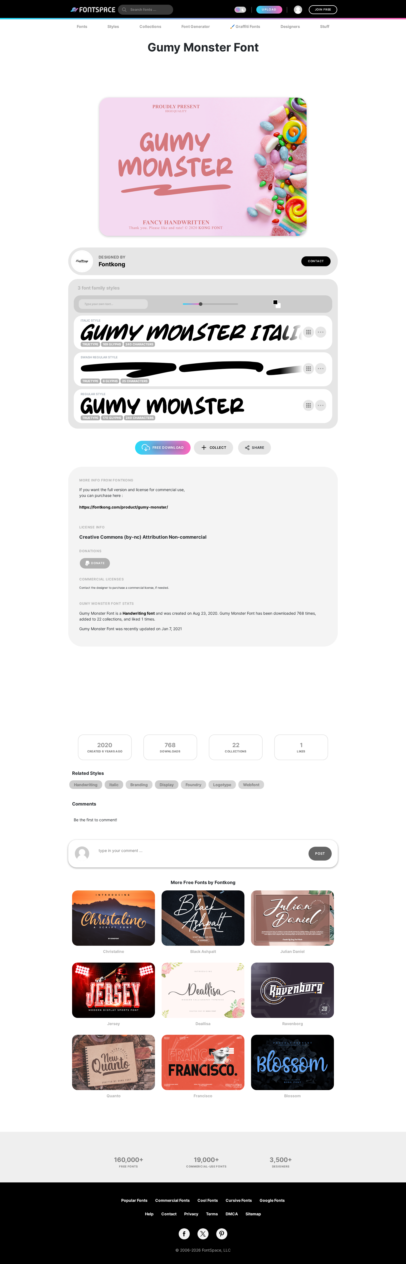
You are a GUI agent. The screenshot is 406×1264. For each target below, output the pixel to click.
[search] (145, 10)
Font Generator (195, 26)
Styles (113, 26)
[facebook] (184, 1233)
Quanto (114, 1095)
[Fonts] (93, 10)
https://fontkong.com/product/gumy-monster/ (123, 507)
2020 (104, 745)
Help (149, 1213)
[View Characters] (308, 332)
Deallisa (203, 1023)
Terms (212, 1213)
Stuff (324, 26)
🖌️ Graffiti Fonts (245, 26)
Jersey (113, 1023)
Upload (269, 9)
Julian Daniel (292, 951)
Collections (150, 26)
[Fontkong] (85, 261)
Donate (97, 563)
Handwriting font (139, 613)
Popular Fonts (134, 1200)
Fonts (82, 26)
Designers (290, 26)
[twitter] (203, 1233)
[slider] (200, 304)
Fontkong (112, 264)
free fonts (128, 1166)
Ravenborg (292, 1023)
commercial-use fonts (206, 1166)
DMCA (232, 1213)
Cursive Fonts (239, 1200)
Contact (316, 261)
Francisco (203, 1095)
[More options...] (320, 332)
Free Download (168, 447)
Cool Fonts (207, 1200)
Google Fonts (272, 1200)
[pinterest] (221, 1233)
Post (320, 853)
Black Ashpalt (203, 951)
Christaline (113, 951)
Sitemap (253, 1213)
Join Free (323, 9)
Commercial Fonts (172, 1200)
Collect (218, 447)
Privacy (191, 1213)
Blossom (292, 1095)
